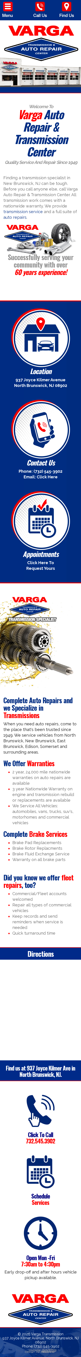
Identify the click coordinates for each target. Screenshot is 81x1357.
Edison (31, 746)
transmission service (23, 211)
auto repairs (15, 217)
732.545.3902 (40, 1141)
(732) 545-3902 (48, 471)
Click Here (47, 477)
